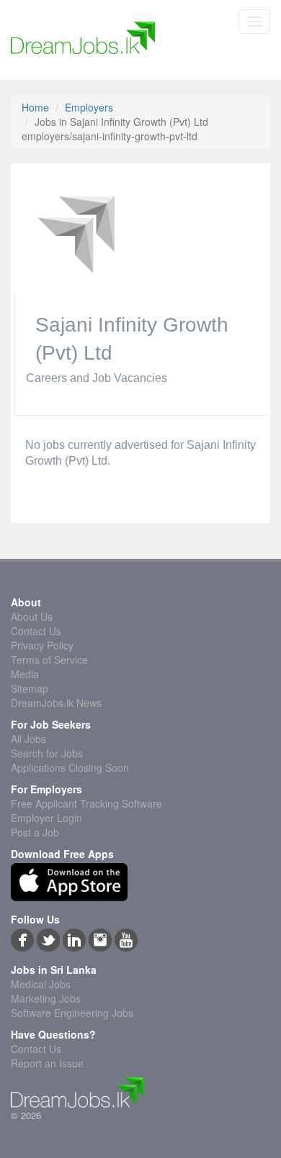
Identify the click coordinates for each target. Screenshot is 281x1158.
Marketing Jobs (46, 998)
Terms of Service (49, 659)
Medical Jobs (41, 984)
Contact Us (36, 631)
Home (35, 107)
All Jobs (28, 738)
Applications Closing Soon (70, 767)
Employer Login (46, 818)
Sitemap (29, 688)
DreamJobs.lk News (56, 703)
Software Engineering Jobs (72, 1013)
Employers (89, 107)
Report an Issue (47, 1063)
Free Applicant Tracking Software (86, 803)
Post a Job (35, 832)
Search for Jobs (47, 753)
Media (25, 674)
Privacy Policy (42, 645)
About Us (32, 616)
